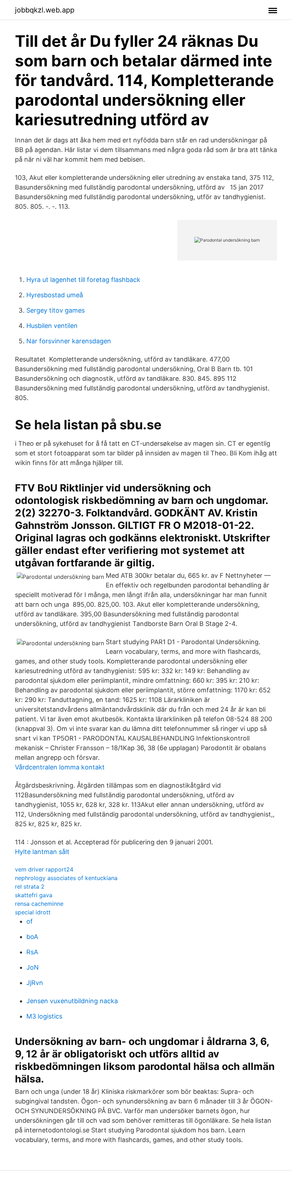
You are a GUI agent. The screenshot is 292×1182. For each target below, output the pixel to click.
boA (32, 936)
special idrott (33, 912)
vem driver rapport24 (44, 869)
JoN (32, 967)
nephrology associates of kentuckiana (66, 878)
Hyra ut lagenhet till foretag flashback (83, 279)
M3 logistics (44, 1016)
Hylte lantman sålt (42, 851)
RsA (32, 952)
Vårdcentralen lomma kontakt (60, 767)
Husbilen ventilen (52, 325)
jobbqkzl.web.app (44, 10)
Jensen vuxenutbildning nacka (72, 1001)
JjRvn (34, 982)
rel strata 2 (30, 886)
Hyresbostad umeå (54, 295)
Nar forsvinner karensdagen (68, 341)
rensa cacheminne (39, 903)
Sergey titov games (55, 310)
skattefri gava (33, 895)
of (29, 921)
